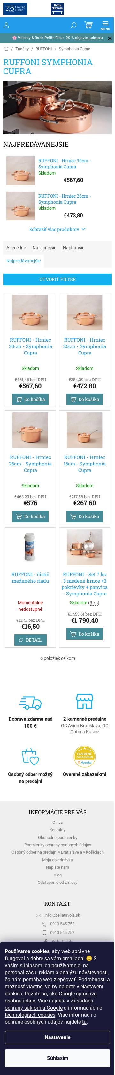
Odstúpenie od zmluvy (57, 882)
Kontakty (57, 829)
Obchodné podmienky (57, 837)
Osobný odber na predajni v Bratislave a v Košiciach (58, 852)
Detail (34, 640)
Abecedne (16, 247)
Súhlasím (55, 1058)
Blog (58, 875)
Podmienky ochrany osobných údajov (57, 844)
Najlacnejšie (44, 247)
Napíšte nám (57, 867)
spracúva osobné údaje (65, 994)
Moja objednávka (57, 859)
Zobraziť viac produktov (54, 229)
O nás (57, 822)
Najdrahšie (73, 247)
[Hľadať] (68, 25)
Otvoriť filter (58, 279)
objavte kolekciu (57, 38)
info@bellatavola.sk (62, 915)
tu (65, 1022)
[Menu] (100, 25)
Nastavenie (55, 1037)
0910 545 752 (62, 923)
